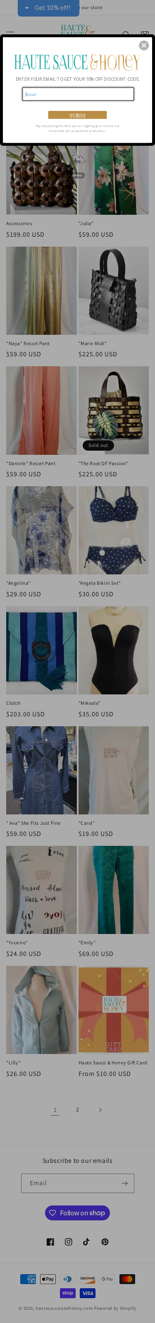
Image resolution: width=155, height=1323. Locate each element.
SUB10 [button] (77, 115)
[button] (144, 45)
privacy (77, 175)
